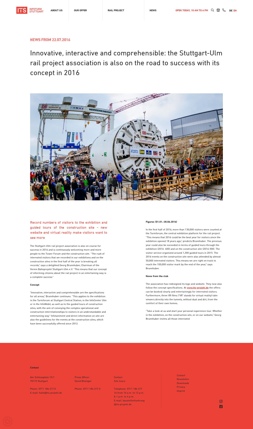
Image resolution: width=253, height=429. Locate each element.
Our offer (80, 10)
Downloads (183, 383)
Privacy (181, 386)
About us (56, 10)
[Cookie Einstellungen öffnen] (7, 424)
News (153, 10)
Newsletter (183, 379)
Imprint (181, 390)
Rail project (116, 10)
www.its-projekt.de (198, 287)
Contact (181, 375)
